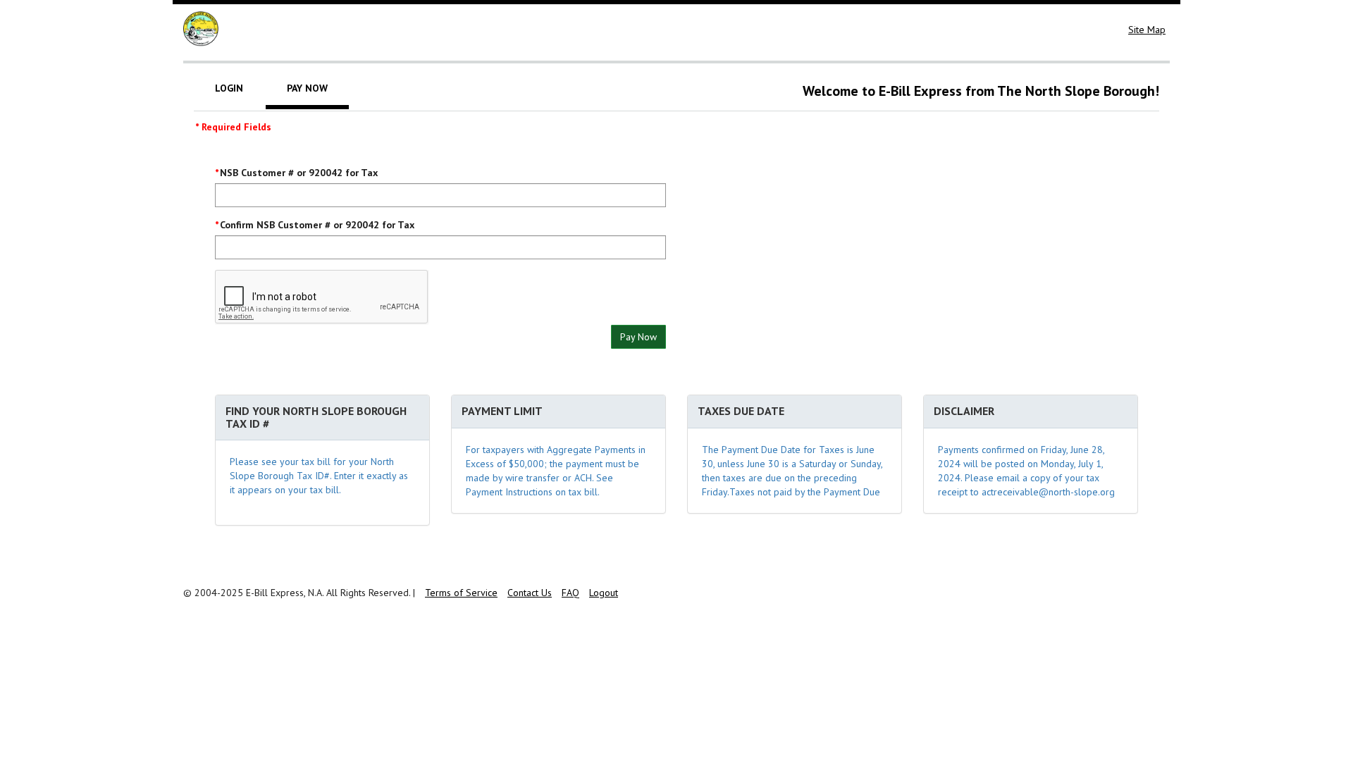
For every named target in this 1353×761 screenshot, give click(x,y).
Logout (603, 592)
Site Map (1147, 29)
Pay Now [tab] (307, 88)
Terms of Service (461, 592)
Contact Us (529, 592)
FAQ (570, 592)
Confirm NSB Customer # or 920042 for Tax (317, 224)
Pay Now (638, 336)
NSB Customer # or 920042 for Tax (299, 172)
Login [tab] (229, 88)
